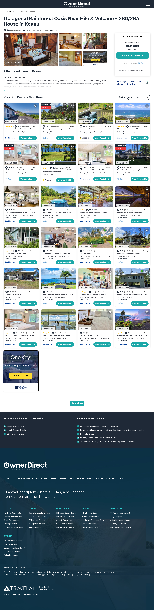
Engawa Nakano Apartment (121, 527)
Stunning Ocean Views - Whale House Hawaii (98, 438)
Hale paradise (85, 253)
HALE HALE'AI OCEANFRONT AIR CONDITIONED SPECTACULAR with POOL (132, 213)
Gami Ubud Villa (35, 527)
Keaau (32, 11)
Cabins (85, 508)
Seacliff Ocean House (65, 520)
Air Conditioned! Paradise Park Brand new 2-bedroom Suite (19, 336)
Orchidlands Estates (55, 134)
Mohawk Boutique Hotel (13, 516)
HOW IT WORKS (66, 478)
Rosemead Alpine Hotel (13, 527)
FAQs (121, 478)
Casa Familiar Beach (64, 524)
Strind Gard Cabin (89, 524)
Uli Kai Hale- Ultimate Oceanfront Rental (58, 294)
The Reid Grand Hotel (12, 513)
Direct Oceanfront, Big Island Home (56, 335)
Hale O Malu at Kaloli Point (15, 253)
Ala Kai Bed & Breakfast (52, 171)
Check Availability (132, 55)
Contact (111, 478)
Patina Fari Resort (11, 555)
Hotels (7, 508)
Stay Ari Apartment (118, 516)
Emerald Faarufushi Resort (14, 548)
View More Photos (13, 62)
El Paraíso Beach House (66, 513)
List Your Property (22, 478)
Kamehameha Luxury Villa (39, 513)
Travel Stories (85, 478)
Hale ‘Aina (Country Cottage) (91, 335)
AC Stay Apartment (118, 524)
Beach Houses (63, 508)
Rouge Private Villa (37, 524)
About (99, 478)
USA (18, 11)
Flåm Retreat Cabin (89, 513)
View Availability (27, 138)
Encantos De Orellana (65, 527)
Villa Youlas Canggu (37, 520)
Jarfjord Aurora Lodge (91, 516)
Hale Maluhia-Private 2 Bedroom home (132, 335)
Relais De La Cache (12, 520)
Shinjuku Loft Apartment (120, 520)
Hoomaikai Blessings (13, 294)
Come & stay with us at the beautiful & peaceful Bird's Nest (132, 295)
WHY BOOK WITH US (46, 478)
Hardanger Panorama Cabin (93, 520)
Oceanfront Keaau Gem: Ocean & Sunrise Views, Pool (18, 130)
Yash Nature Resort (11, 544)
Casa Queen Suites (11, 524)
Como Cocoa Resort (12, 551)
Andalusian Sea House (65, 516)
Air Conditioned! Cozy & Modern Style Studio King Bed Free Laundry (20, 171)
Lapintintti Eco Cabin (90, 527)
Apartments (116, 508)
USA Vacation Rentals (15, 434)
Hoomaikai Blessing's (88, 129)
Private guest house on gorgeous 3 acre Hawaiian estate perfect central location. (112, 430)
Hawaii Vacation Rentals (16, 430)
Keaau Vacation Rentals (16, 426)
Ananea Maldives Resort (13, 541)
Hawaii (25, 11)
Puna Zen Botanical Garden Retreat (93, 294)
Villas (32, 508)
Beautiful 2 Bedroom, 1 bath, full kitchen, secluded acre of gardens (132, 171)
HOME (6, 478)
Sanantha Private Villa (38, 516)
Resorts (8, 536)
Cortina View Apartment (120, 513)
